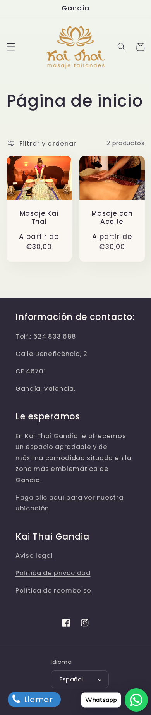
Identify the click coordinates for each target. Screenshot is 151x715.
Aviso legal (34, 555)
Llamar (37, 699)
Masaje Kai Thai (39, 218)
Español (71, 679)
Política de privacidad (53, 573)
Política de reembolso (53, 590)
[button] (10, 47)
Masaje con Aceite (111, 218)
